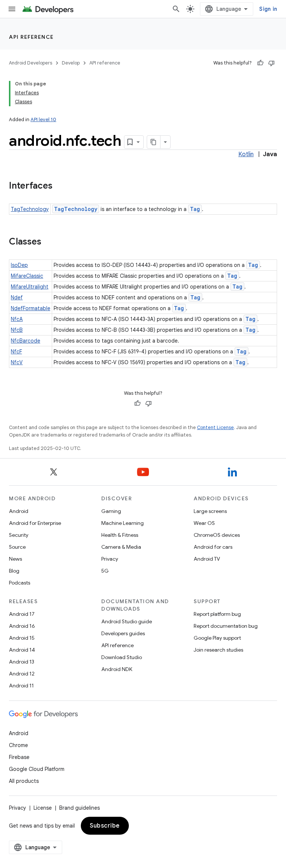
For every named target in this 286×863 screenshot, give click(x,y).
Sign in (268, 9)
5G (105, 570)
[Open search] (176, 8)
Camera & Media (121, 547)
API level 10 (43, 119)
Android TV (207, 558)
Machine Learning (122, 523)
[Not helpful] (271, 63)
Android (18, 511)
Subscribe (105, 825)
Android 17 (22, 614)
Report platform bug (217, 614)
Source (17, 547)
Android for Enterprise (35, 523)
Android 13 (21, 661)
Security (18, 535)
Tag (195, 208)
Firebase (19, 757)
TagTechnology (30, 209)
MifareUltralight (29, 286)
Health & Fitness (119, 535)
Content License (215, 427)
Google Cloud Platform (36, 769)
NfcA (17, 319)
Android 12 (22, 673)
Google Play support (217, 637)
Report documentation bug (226, 626)
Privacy (109, 558)
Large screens (210, 511)
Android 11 (21, 685)
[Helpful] (260, 63)
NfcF (16, 351)
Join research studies (218, 649)
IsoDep (19, 265)
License (43, 808)
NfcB (17, 330)
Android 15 (22, 637)
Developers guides (123, 633)
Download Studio (121, 657)
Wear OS (204, 523)
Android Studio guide (126, 621)
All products (24, 781)
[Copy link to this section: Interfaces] (60, 186)
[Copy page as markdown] (154, 142)
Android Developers (30, 63)
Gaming (111, 511)
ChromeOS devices (217, 535)
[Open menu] (11, 9)
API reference (31, 37)
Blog (14, 570)
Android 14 (22, 649)
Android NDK (116, 669)
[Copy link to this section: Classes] (48, 242)
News (15, 558)
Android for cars (213, 547)
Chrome (18, 745)
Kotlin (246, 154)
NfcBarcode (25, 340)
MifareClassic (27, 276)
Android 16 (22, 626)
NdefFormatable (30, 308)
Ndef (17, 297)
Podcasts (19, 582)
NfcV (17, 362)
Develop (71, 63)
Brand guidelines (79, 808)
